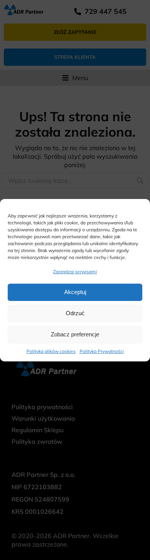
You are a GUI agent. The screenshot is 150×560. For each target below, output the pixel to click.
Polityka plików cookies (51, 351)
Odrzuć (75, 313)
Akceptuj (75, 292)
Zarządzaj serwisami (75, 271)
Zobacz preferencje (75, 334)
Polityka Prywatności (102, 351)
